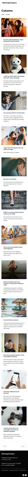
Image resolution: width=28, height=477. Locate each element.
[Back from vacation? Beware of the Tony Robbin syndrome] (14, 342)
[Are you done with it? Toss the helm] (14, 100)
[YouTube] (26, 475)
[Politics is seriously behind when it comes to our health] (14, 200)
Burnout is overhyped (9, 179)
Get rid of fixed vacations (10, 320)
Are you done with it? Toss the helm (14, 113)
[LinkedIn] (23, 475)
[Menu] (25, 3)
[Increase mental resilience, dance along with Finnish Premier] (14, 27)
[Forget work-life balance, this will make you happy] (14, 135)
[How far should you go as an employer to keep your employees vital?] (14, 269)
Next (23, 446)
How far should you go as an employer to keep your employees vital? (13, 283)
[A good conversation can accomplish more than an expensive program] (14, 416)
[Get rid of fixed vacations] (14, 307)
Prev (5, 446)
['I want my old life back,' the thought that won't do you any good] (14, 64)
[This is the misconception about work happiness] (14, 234)
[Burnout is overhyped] (14, 166)
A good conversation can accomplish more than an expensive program (10, 429)
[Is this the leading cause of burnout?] (14, 379)
